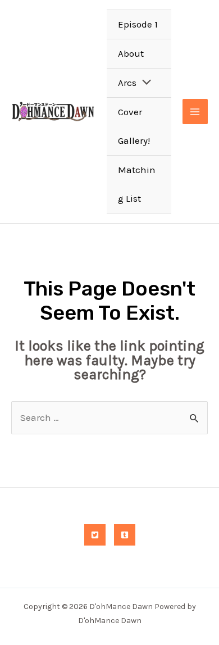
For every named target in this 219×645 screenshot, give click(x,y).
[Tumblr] (124, 535)
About (131, 53)
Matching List (137, 184)
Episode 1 (138, 24)
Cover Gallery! (134, 126)
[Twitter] (95, 535)
